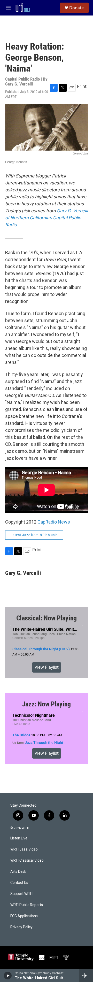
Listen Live (18, 838)
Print (82, 86)
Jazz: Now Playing (46, 704)
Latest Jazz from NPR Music (34, 535)
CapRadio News (53, 522)
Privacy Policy (21, 927)
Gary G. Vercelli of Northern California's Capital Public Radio (46, 217)
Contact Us (19, 883)
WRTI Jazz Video (24, 849)
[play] (8, 975)
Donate (76, 7)
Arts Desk (18, 872)
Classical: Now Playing (46, 618)
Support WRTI (21, 894)
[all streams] (86, 975)
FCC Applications (24, 916)
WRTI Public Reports (26, 905)
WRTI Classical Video (27, 860)
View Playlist (47, 667)
